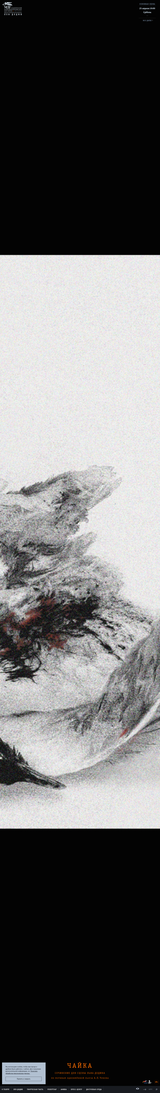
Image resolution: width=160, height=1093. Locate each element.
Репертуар (52, 1089)
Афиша (64, 1089)
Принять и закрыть (23, 1079)
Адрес (150, 1089)
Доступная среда (94, 1089)
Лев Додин (18, 1089)
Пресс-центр (76, 1089)
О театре (5, 1089)
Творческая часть (35, 1089)
